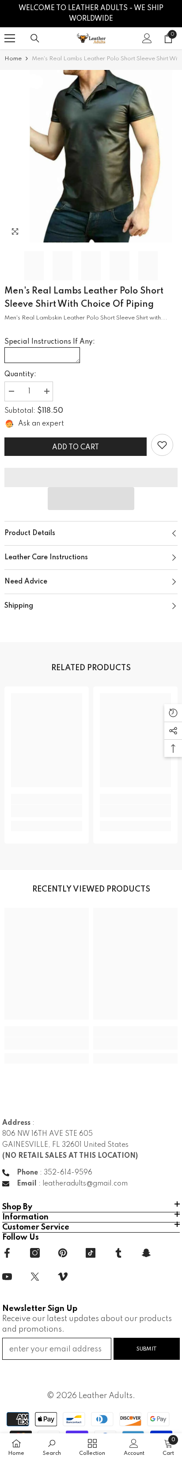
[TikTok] (90, 1252)
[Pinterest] (62, 1252)
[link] (162, 445)
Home (13, 59)
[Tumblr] (118, 1252)
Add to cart (75, 447)
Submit (146, 1349)
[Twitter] (35, 1276)
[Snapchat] (146, 1252)
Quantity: (20, 374)
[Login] (147, 38)
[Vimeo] (62, 1276)
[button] (91, 498)
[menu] (9, 38)
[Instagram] (35, 1252)
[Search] (35, 38)
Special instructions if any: (49, 341)
